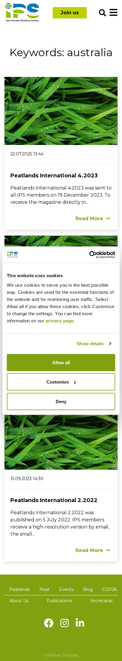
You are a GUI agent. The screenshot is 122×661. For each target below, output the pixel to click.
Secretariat (101, 600)
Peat (44, 589)
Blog (88, 589)
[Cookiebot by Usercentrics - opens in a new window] (89, 254)
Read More (89, 218)
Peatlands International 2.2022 (53, 500)
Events (66, 589)
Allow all (61, 362)
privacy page (60, 320)
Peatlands (19, 589)
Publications (59, 600)
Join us (70, 12)
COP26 (109, 589)
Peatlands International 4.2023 (54, 175)
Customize (57, 381)
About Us (18, 600)
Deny (61, 401)
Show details (90, 343)
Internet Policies (61, 655)
